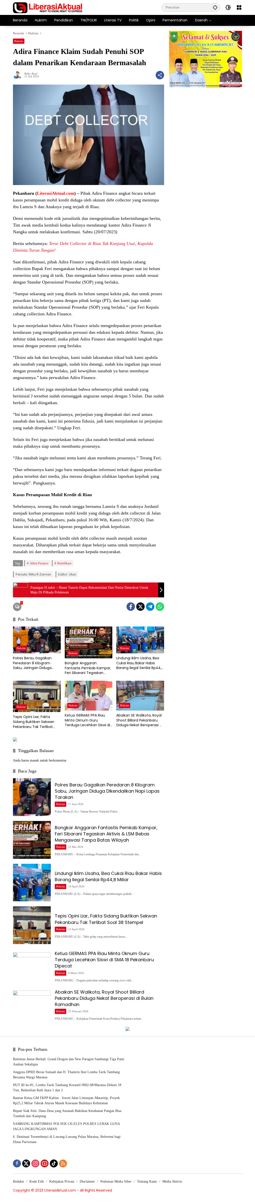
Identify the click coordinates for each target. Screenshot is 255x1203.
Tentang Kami (147, 1181)
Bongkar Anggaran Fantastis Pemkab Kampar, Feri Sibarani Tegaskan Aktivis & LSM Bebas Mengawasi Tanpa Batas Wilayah (88, 668)
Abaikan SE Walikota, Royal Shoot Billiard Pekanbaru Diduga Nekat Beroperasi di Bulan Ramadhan (139, 720)
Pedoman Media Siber (115, 1181)
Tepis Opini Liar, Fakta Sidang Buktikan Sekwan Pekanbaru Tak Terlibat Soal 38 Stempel (33, 722)
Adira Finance (39, 563)
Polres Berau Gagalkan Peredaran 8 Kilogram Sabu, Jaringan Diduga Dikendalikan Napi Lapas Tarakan (33, 663)
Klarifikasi (64, 563)
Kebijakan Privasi (61, 1181)
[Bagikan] (160, 75)
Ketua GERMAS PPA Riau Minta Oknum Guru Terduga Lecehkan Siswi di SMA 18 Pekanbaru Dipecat (87, 720)
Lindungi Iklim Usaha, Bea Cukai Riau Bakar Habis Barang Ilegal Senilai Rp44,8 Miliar (140, 663)
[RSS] (63, 1163)
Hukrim (18, 41)
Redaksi (18, 1181)
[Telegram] (150, 606)
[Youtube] (45, 1163)
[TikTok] (54, 1163)
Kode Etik (36, 1181)
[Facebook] (131, 606)
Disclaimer (87, 1181)
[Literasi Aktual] (48, 7)
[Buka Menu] (239, 7)
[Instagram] (35, 1163)
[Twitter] (140, 606)
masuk (34, 760)
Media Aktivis (172, 1181)
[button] (215, 7)
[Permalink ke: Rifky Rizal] (18, 75)
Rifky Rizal (30, 73)
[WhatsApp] (160, 606)
